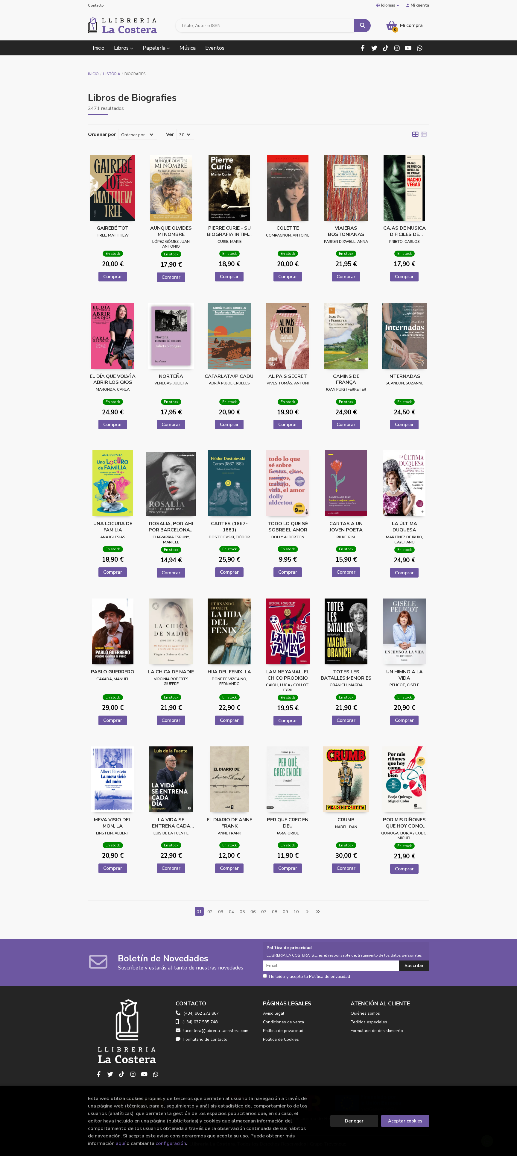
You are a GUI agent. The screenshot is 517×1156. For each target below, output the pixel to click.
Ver (170, 134)
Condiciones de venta (283, 1022)
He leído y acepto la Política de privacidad (309, 976)
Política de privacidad (283, 1031)
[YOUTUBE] (408, 48)
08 (274, 912)
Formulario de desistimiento (377, 1031)
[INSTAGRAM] (397, 48)
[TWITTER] (374, 48)
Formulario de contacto (205, 1039)
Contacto (96, 5)
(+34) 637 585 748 (200, 1022)
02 (210, 912)
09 (285, 912)
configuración (171, 1143)
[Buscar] (362, 25)
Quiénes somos (365, 1013)
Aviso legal (273, 1013)
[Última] (317, 911)
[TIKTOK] (385, 48)
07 (264, 912)
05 (242, 912)
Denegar (354, 1121)
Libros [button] (122, 47)
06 (253, 912)
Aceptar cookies (405, 1121)
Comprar (112, 276)
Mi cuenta (420, 5)
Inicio (93, 74)
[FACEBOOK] (363, 48)
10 (296, 912)
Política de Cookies (281, 1039)
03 (220, 912)
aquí (120, 1143)
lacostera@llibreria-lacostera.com (215, 1031)
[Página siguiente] (306, 911)
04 (231, 912)
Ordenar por (102, 134)
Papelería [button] (155, 47)
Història (111, 74)
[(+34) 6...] (420, 48)
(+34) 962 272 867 (201, 1013)
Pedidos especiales (369, 1022)
